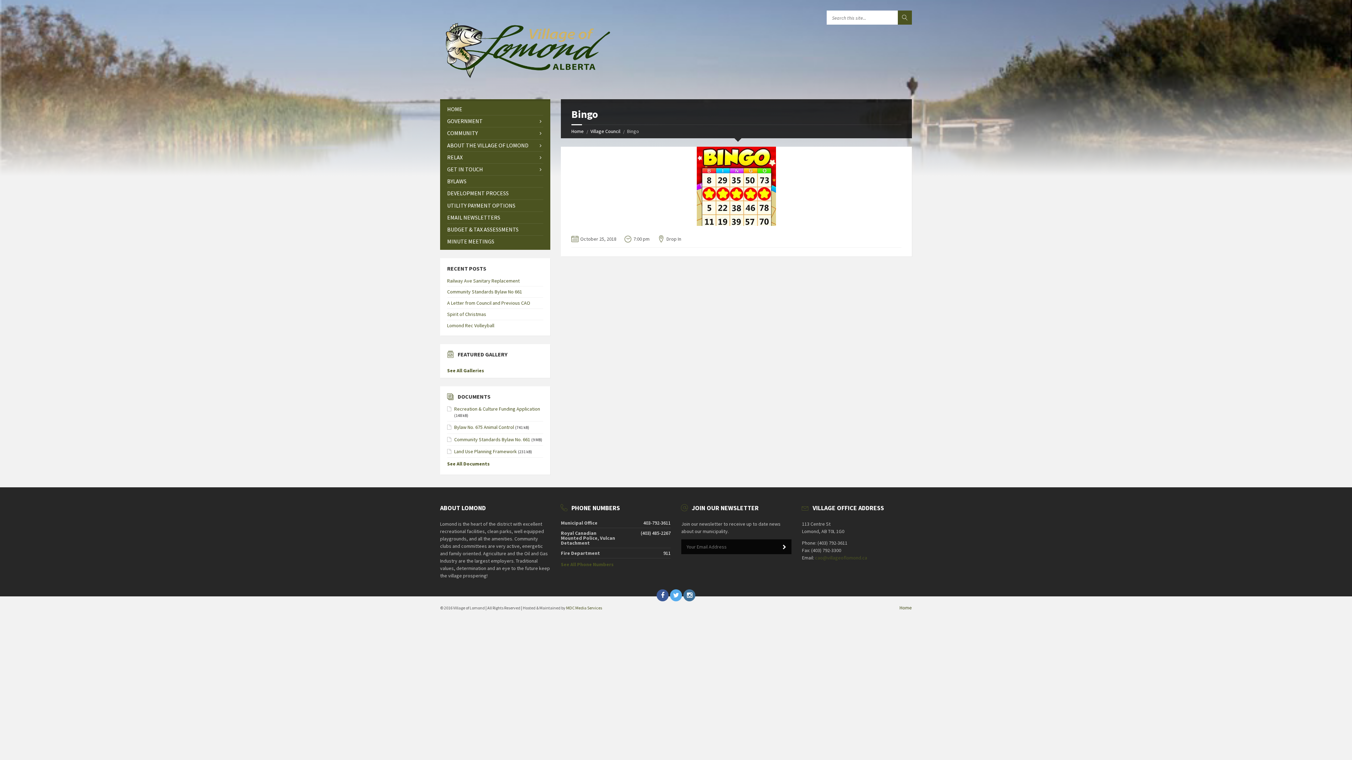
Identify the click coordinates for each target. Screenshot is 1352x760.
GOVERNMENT (465, 121)
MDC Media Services (584, 607)
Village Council (605, 131)
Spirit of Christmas (466, 314)
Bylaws (457, 181)
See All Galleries (465, 370)
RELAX (455, 157)
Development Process (478, 193)
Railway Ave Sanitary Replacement (483, 281)
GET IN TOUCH (465, 169)
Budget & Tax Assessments (483, 229)
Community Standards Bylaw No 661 (484, 292)
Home (577, 131)
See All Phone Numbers (587, 564)
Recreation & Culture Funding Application (497, 409)
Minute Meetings (470, 241)
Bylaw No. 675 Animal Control (484, 427)
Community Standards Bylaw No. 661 (492, 439)
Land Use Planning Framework (485, 451)
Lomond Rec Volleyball (470, 325)
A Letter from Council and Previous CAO (488, 303)
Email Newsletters (473, 217)
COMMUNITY (462, 133)
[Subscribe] (784, 547)
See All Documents (468, 464)
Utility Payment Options (481, 205)
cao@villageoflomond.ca (841, 558)
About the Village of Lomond (487, 145)
